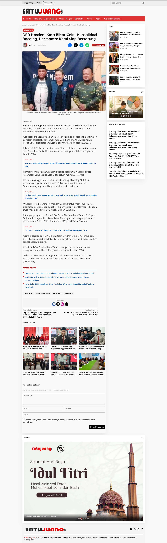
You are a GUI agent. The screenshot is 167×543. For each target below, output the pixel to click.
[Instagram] (62, 304)
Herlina (32, 45)
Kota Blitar (57, 293)
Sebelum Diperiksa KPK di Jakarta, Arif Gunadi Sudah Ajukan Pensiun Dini (130, 67)
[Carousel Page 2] (124, 116)
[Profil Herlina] (25, 45)
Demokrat (28, 293)
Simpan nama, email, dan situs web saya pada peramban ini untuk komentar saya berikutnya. (59, 420)
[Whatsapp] (87, 45)
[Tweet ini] (76, 45)
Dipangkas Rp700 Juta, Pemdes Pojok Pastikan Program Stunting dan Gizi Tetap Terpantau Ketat (91, 373)
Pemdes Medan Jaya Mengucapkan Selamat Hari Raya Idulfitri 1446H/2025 (54, 516)
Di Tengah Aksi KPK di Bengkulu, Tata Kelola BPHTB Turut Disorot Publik (124, 156)
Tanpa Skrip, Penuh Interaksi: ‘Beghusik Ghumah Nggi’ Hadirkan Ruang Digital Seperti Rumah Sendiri (126, 112)
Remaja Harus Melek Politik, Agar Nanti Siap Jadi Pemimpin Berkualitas (81, 312)
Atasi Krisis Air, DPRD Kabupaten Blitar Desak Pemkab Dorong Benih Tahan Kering (91, 348)
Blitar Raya (31, 25)
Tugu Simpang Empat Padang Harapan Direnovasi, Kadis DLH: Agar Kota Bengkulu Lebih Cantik (39, 313)
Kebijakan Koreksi (69, 538)
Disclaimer (45, 538)
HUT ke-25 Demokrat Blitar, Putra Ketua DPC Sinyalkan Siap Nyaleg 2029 (56, 230)
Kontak (95, 538)
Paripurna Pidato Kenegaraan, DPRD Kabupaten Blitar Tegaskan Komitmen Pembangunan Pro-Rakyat (63, 373)
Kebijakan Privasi (84, 538)
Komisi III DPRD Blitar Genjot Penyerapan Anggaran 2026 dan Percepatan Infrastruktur (63, 348)
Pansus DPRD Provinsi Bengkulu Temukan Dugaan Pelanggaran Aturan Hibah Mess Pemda (124, 135)
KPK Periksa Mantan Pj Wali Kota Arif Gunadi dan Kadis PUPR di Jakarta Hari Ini (130, 78)
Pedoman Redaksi (106, 538)
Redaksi (118, 538)
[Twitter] (58, 304)
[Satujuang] (42, 11)
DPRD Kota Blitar (43, 293)
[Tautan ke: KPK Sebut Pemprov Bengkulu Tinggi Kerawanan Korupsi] (114, 47)
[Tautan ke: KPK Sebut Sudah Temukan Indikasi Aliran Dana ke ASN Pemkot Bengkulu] (114, 35)
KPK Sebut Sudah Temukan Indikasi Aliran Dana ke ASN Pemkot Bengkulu (130, 33)
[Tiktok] (66, 304)
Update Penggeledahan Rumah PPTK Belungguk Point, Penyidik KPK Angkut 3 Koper (126, 173)
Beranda (24, 25)
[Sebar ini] (70, 45)
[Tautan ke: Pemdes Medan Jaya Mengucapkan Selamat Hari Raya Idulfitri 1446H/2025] (83, 481)
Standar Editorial (129, 538)
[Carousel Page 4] (128, 116)
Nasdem (69, 293)
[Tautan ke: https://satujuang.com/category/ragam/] (142, 91)
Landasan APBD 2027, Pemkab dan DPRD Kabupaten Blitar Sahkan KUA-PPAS (34, 373)
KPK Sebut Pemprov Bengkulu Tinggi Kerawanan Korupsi (131, 44)
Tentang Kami (29, 540)
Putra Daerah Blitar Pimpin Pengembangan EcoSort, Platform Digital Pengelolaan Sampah (59, 273)
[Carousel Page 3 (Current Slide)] (126, 116)
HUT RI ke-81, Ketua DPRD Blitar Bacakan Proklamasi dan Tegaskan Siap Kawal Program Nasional (35, 348)
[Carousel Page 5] (130, 116)
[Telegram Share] (81, 45)
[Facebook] (54, 304)
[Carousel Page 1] (121, 116)
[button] (143, 3)
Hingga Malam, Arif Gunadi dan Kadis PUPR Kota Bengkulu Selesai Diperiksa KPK (131, 56)
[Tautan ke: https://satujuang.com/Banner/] (142, 438)
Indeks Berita (56, 538)
